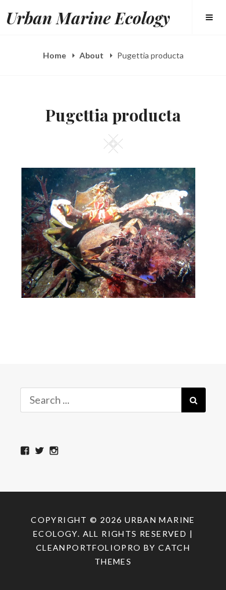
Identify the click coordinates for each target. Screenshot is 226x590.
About (92, 55)
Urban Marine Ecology (88, 17)
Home (55, 55)
